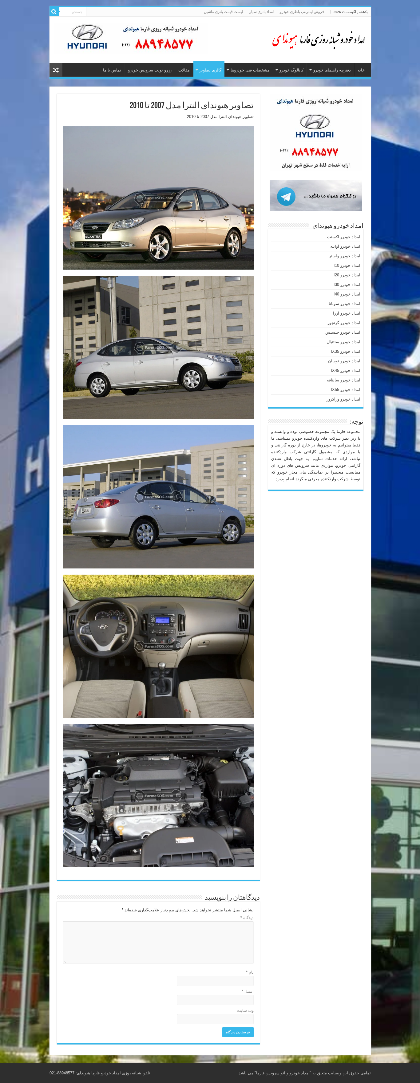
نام (250, 972)
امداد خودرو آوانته (345, 246)
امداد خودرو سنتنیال (343, 342)
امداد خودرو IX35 (345, 351)
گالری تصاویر (210, 70)
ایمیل (248, 991)
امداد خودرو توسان (344, 361)
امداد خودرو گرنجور (343, 322)
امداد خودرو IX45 (345, 370)
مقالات (184, 70)
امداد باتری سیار (261, 12)
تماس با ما (112, 70)
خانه (361, 70)
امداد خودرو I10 (347, 265)
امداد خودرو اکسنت (343, 236)
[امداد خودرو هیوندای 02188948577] (317, 38)
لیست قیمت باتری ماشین (223, 12)
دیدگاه (247, 917)
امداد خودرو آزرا (346, 313)
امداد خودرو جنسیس (342, 332)
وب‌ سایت (245, 1010)
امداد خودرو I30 (347, 284)
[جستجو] (54, 11)
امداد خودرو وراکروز (343, 399)
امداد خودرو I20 (347, 275)
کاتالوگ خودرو (291, 70)
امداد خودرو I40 (347, 294)
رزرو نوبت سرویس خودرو (150, 70)
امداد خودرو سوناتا (344, 303)
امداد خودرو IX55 (345, 389)
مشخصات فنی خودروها (250, 70)
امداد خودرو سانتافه (343, 380)
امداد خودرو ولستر (344, 256)
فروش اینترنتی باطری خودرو (302, 12)
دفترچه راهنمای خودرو (332, 70)
